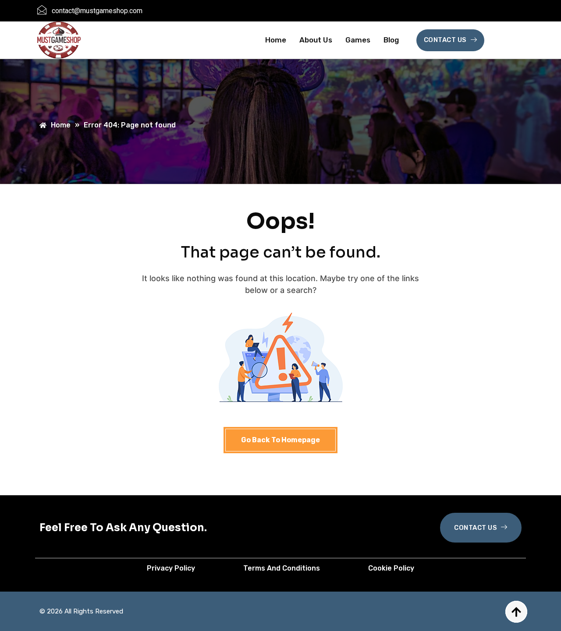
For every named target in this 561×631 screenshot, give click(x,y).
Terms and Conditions (281, 568)
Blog (391, 39)
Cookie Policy (391, 568)
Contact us (445, 40)
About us (315, 39)
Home (275, 39)
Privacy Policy (171, 568)
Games (357, 39)
